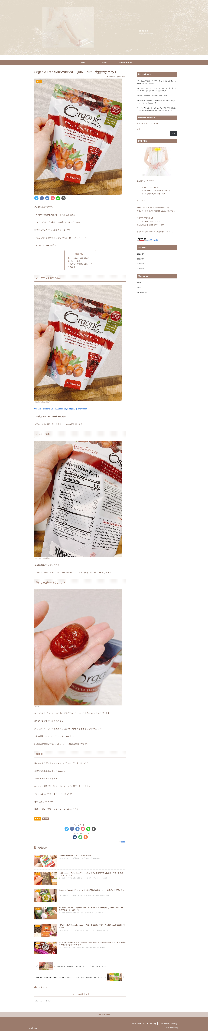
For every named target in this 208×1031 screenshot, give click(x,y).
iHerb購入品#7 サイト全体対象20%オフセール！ (153, 95)
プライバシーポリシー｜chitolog (143, 1024)
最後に (72, 267)
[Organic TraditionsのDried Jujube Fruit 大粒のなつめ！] (47, 198)
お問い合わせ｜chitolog (168, 1024)
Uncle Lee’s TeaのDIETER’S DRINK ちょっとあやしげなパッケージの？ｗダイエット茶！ (156, 102)
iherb (46, 819)
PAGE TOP (105, 1014)
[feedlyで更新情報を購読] (80, 837)
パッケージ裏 (75, 261)
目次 (77, 254)
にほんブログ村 (153, 240)
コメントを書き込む (80, 994)
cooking (139, 283)
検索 (138, 129)
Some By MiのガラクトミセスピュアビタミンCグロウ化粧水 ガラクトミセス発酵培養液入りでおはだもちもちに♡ (156, 109)
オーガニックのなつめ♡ (79, 258)
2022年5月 (140, 254)
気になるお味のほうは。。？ (81, 264)
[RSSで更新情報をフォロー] (86, 837)
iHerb (39, 819)
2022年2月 (140, 269)
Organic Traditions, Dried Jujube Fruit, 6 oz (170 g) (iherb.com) (60, 409)
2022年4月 (140, 259)
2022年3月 (140, 264)
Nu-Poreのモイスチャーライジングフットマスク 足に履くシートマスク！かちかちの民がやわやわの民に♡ (156, 90)
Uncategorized (142, 292)
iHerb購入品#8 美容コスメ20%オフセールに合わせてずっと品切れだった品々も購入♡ (156, 82)
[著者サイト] (75, 837)
